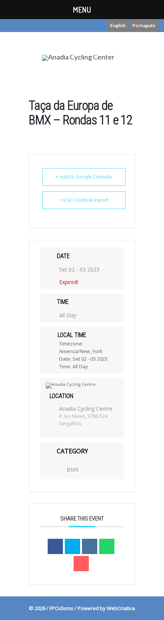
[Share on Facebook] (55, 546)
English (117, 25)
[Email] (81, 563)
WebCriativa (121, 608)
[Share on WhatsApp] (106, 546)
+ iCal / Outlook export (83, 200)
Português (143, 25)
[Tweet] (72, 546)
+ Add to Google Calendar (84, 176)
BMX (73, 469)
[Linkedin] (89, 546)
